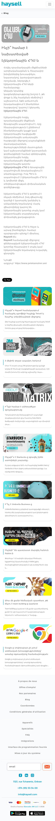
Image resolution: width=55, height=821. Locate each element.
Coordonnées (28, 705)
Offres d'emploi (27, 687)
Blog (6, 13)
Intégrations (27, 741)
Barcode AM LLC (31, 807)
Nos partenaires (27, 693)
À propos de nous (27, 681)
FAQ (27, 735)
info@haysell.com (27, 794)
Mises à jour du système (27, 753)
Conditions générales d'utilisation (28, 712)
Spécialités (27, 729)
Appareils (27, 722)
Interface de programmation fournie (27, 747)
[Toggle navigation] (49, 4)
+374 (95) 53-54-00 (28, 788)
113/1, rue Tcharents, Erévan (27, 781)
